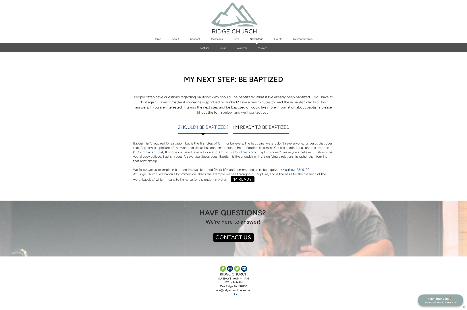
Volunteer (242, 47)
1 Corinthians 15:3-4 (148, 152)
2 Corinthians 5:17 (243, 152)
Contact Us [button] (233, 237)
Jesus (223, 47)
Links (233, 294)
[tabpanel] (233, 161)
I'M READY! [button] (242, 179)
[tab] (203, 127)
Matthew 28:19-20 (295, 170)
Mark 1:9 (221, 170)
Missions (262, 47)
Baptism (204, 47)
